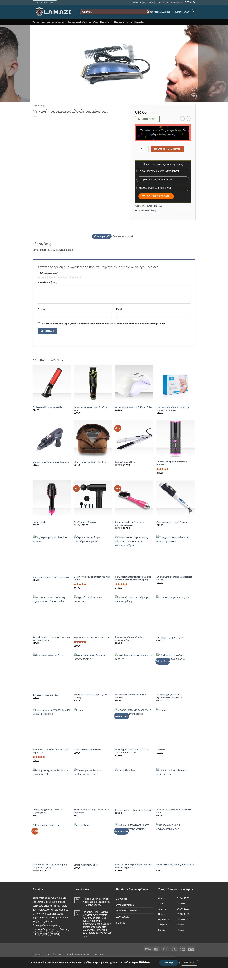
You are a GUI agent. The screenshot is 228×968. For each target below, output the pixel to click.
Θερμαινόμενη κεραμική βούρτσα (172, 522)
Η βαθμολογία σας (48, 272)
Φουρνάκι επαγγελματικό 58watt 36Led (134, 407)
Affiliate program (125, 904)
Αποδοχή (169, 962)
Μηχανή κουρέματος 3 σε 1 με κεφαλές (51, 577)
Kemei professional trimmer (87, 749)
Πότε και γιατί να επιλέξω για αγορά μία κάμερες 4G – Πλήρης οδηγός (96, 901)
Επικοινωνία (162, 2)
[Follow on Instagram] (188, 2)
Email (119, 309)
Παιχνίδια (139, 22)
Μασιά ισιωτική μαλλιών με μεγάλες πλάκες (90, 696)
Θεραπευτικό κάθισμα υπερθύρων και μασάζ (92, 578)
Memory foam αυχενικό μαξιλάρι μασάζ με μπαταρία (51, 751)
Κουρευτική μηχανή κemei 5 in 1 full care (91, 408)
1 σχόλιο (92, 936)
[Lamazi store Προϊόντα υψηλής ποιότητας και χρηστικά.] (54, 11)
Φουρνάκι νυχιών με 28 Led (45, 694)
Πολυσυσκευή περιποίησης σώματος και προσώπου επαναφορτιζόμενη (133, 578)
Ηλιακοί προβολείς (77, 22)
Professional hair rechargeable (47, 407)
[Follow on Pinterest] (57, 934)
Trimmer (160, 749)
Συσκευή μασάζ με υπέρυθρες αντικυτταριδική (129, 638)
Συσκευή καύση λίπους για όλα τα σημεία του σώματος (172, 408)
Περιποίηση (106, 22)
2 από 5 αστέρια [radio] (44, 277)
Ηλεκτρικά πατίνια (123, 22)
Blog (151, 2)
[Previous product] (188, 118)
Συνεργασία (122, 916)
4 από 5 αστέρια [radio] (62, 277)
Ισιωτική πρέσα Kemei (125, 462)
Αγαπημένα (176, 2)
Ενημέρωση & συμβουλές (78, 954)
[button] (160, 12)
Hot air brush (39, 522)
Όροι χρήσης (38, 954)
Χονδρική (121, 898)
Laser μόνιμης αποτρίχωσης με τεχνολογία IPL (47, 811)
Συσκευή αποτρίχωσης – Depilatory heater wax (91, 811)
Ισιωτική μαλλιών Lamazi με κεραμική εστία (174, 811)
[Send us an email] (191, 2)
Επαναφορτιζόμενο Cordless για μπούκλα (171, 463)
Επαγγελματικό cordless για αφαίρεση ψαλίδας (174, 578)
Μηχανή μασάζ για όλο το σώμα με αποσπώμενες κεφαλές (131, 751)
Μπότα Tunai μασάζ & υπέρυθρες (90, 462)
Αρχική (36, 22)
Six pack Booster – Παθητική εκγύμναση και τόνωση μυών (52, 638)
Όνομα (42, 309)
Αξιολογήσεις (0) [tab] (102, 236)
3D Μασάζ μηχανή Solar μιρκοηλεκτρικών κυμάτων (169, 696)
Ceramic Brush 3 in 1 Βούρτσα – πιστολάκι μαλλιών (130, 523)
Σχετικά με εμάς (139, 2)
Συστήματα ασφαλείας (53, 22)
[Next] (219, 63)
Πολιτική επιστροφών (55, 954)
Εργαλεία (93, 22)
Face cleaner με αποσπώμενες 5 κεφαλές (130, 696)
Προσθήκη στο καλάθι (167, 148)
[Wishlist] (194, 96)
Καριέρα (120, 922)
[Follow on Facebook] (185, 2)
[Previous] (8, 63)
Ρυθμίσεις (189, 962)
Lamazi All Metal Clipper (86, 864)
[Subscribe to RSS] (194, 2)
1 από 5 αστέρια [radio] (38, 277)
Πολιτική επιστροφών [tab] (123, 236)
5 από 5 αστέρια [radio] (75, 277)
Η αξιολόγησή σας (48, 282)
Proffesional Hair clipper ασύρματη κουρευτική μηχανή (50, 866)
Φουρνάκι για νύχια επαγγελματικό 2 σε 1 (175, 866)
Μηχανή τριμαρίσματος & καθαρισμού (51, 462)
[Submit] (147, 11)
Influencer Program (126, 910)
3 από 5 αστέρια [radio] (51, 277)
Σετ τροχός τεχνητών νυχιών (170, 637)
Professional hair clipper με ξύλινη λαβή (134, 810)
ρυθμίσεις (144, 961)
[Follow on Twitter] (46, 934)
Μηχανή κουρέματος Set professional (91, 637)
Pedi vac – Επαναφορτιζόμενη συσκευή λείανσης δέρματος (134, 866)
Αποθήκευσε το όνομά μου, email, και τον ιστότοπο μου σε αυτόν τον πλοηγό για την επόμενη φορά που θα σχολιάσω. (103, 323)
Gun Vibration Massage (85, 522)
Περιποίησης (39, 105)
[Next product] (182, 118)
